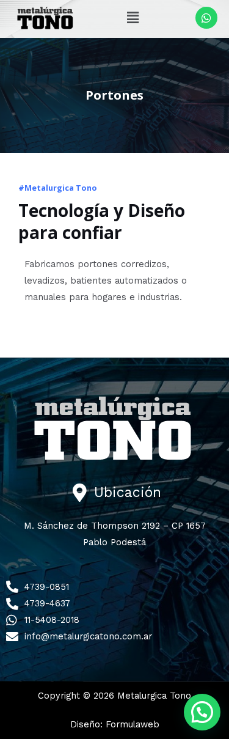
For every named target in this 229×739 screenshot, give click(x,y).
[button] (132, 17)
